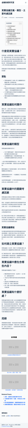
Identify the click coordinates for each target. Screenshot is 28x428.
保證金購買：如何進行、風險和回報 (14, 390)
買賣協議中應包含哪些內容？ (14, 38)
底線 (8, 42)
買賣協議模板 (13, 35)
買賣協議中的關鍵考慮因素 (13, 33)
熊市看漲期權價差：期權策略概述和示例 (15, 402)
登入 (10, 416)
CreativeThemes (6, 426)
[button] (19, 23)
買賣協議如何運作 (11, 29)
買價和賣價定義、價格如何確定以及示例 (15, 404)
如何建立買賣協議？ (12, 36)
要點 (10, 28)
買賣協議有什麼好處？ (12, 40)
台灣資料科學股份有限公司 (14, 355)
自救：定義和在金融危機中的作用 (13, 396)
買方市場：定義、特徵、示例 (14, 372)
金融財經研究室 (8, 2)
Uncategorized (19, 17)
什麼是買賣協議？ (11, 26)
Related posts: (13, 43)
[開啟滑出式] (25, 2)
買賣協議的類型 (11, 31)
